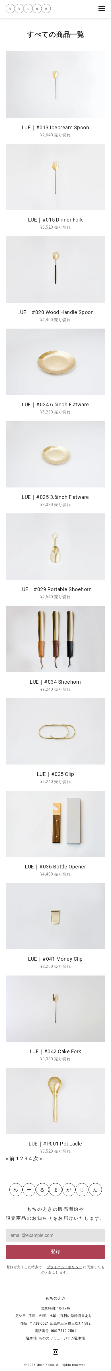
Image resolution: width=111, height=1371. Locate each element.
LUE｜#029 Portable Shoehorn (55, 589)
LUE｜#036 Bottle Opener (55, 867)
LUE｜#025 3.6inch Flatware (55, 497)
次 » (37, 1158)
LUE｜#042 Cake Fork (55, 1051)
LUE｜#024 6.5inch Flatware (55, 404)
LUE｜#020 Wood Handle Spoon (55, 312)
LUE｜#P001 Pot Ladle (55, 1144)
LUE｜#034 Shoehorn (55, 682)
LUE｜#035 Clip (55, 774)
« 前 (10, 1158)
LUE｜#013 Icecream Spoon (55, 127)
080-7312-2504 (64, 1331)
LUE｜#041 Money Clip (55, 959)
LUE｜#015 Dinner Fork (55, 220)
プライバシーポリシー (64, 1267)
